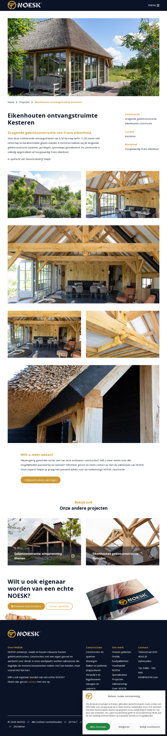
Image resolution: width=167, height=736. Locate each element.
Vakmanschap (119, 683)
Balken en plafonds (96, 665)
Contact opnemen (59, 606)
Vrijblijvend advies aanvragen (40, 480)
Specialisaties (119, 674)
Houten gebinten (121, 652)
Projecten (24, 102)
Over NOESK (119, 688)
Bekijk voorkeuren (150, 726)
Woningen (91, 661)
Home (11, 102)
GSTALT (73, 721)
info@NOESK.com (148, 677)
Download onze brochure (27, 606)
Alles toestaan (98, 726)
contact (32, 681)
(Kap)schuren (93, 670)
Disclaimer (19, 726)
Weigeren (124, 726)
